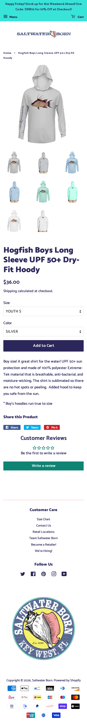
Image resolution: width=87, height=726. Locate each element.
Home (7, 53)
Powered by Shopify (67, 680)
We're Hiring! (43, 551)
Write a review (43, 466)
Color (7, 323)
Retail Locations (43, 532)
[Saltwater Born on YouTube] (64, 575)
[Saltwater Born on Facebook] (33, 575)
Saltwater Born (42, 680)
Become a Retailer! (43, 544)
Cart (80, 17)
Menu (13, 17)
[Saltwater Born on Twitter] (22, 575)
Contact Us (43, 525)
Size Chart (43, 519)
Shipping (10, 291)
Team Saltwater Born (43, 538)
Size (6, 303)
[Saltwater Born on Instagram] (53, 575)
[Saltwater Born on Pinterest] (43, 575)
